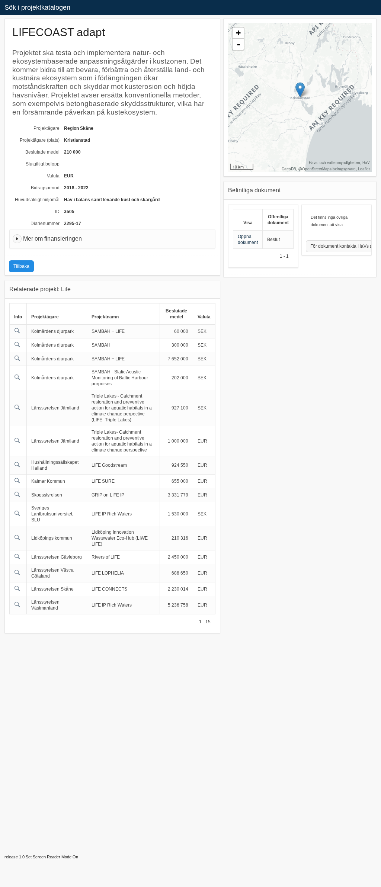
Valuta (53, 176)
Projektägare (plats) (40, 140)
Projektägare (46, 128)
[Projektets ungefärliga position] (300, 89)
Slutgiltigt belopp (43, 164)
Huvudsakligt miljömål (37, 199)
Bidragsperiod (45, 187)
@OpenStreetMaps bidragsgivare (327, 168)
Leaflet (364, 168)
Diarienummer (45, 223)
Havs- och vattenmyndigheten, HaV (339, 162)
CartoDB (289, 168)
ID (57, 211)
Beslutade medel (42, 152)
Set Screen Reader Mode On (52, 857)
